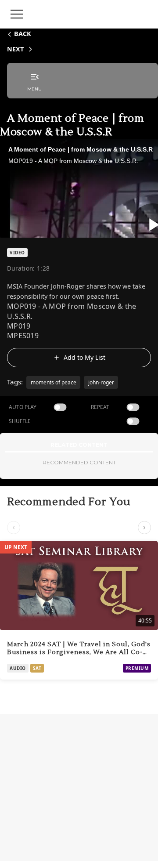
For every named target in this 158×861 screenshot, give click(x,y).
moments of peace (53, 382)
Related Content (79, 444)
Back (22, 33)
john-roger (101, 382)
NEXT (15, 49)
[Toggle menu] (16, 14)
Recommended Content (79, 462)
